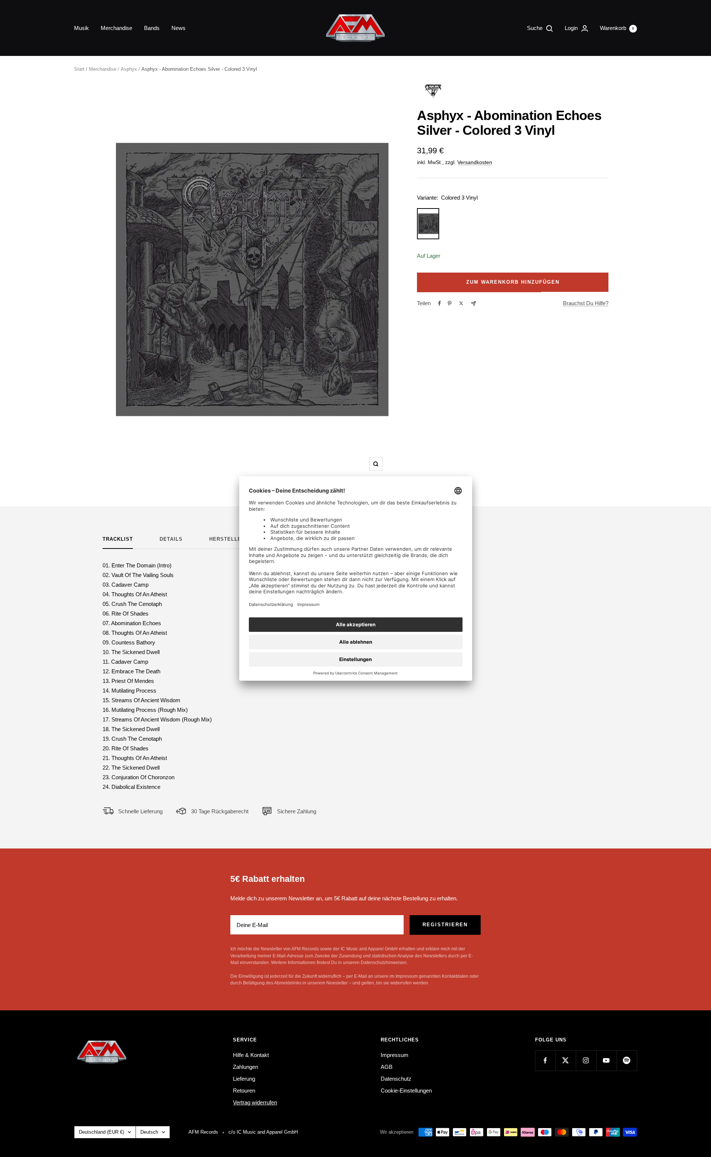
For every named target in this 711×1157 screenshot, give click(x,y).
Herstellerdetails (238, 539)
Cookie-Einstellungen (406, 1090)
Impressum (394, 1055)
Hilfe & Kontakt (251, 1055)
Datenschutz (396, 1079)
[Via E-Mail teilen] (473, 303)
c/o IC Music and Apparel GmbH (263, 1132)
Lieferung (244, 1079)
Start (79, 69)
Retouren (244, 1090)
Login (572, 28)
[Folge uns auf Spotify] (627, 1060)
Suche (535, 28)
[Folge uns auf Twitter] (565, 1060)
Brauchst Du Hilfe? (585, 303)
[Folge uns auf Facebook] (545, 1060)
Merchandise (116, 28)
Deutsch (149, 1132)
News (178, 28)
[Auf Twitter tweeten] (461, 303)
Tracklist (118, 539)
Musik (81, 28)
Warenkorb (617, 28)
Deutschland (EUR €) (101, 1132)
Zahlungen (245, 1067)
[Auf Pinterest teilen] (449, 303)
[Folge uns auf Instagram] (586, 1060)
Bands (152, 28)
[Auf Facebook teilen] (439, 303)
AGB (387, 1067)
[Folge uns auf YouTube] (606, 1060)
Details (171, 539)
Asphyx (129, 69)
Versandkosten (474, 162)
